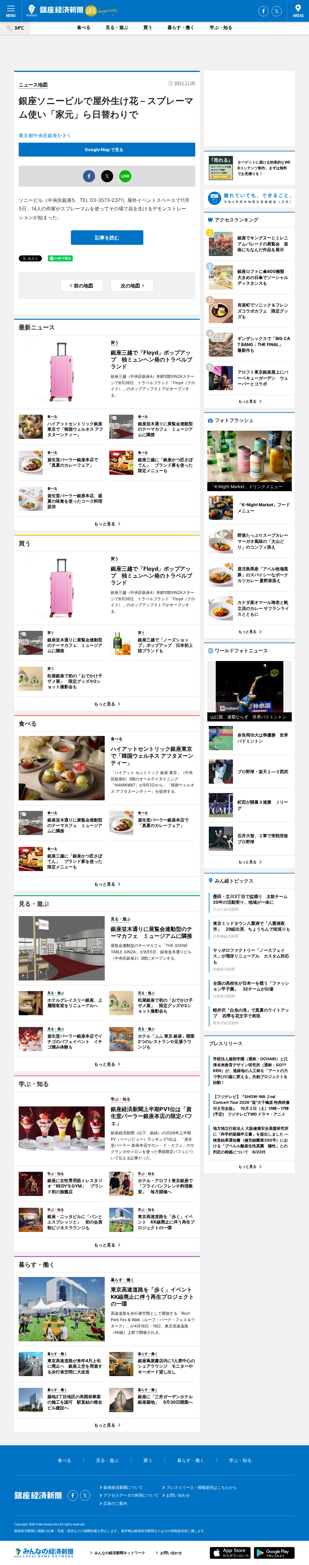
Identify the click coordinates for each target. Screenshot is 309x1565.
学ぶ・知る (221, 27)
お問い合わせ (178, 1495)
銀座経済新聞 (55, 11)
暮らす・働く (181, 27)
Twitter (277, 11)
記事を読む (107, 238)
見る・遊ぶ (117, 27)
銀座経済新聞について (123, 1487)
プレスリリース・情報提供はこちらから (201, 1487)
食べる (84, 27)
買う (147, 27)
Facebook (263, 11)
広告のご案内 (115, 1503)
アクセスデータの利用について (131, 1495)
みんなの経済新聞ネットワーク (43, 1552)
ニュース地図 (33, 85)
